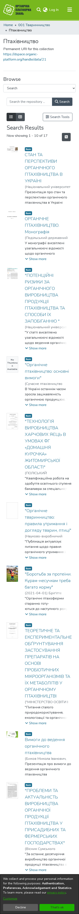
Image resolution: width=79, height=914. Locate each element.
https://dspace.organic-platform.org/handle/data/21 (24, 57)
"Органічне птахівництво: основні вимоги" (47, 371)
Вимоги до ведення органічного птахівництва (45, 746)
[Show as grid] (20, 117)
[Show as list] (11, 117)
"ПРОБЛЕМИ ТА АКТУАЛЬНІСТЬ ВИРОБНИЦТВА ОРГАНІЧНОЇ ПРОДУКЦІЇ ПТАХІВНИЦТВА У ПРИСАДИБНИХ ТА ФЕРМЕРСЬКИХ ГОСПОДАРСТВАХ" (45, 817)
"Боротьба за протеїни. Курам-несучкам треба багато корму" (48, 580)
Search (64, 101)
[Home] (17, 9)
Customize (10, 899)
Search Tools (59, 117)
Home (8, 25)
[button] (36, 259)
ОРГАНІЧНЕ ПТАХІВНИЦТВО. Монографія (42, 225)
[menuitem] (45, 9)
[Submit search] (38, 9)
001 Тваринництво (34, 25)
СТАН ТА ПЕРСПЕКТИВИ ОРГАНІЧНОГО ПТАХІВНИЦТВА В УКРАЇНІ (44, 168)
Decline (20, 907)
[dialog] (39, 894)
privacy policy (56, 892)
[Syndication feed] (66, 137)
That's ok (57, 907)
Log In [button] (54, 9)
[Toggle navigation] (69, 10)
